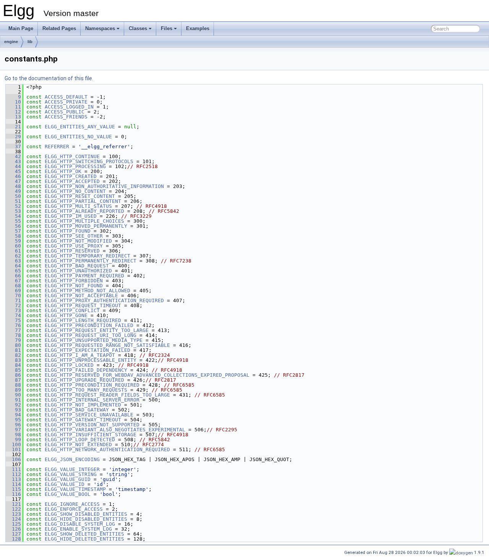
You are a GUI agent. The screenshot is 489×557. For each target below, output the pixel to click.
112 (13, 474)
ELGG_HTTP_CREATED (71, 176)
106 (13, 459)
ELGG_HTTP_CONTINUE (72, 156)
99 (13, 439)
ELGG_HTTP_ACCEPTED (72, 181)
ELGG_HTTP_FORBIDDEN (74, 280)
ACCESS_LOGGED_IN (69, 107)
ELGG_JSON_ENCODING (72, 459)
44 (13, 166)
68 (13, 285)
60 (13, 246)
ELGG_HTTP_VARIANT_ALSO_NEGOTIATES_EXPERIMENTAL (115, 429)
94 (13, 415)
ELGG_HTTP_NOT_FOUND (74, 285)
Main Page (20, 28)
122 (13, 509)
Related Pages (59, 28)
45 (13, 171)
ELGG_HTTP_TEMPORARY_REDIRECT (87, 256)
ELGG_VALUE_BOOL (68, 494)
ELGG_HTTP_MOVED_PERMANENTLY (86, 226)
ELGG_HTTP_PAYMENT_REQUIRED (84, 275)
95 (13, 420)
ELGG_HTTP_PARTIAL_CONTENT (83, 201)
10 (13, 102)
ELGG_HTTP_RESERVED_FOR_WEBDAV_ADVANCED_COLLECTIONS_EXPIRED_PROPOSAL (147, 375)
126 (13, 529)
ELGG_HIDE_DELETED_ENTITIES (84, 539)
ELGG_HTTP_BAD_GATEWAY (77, 410)
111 (13, 469)
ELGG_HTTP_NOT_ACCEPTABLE (81, 295)
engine (11, 41)
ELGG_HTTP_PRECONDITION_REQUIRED (92, 385)
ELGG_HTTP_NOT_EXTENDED (78, 444)
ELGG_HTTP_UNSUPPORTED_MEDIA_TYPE (93, 340)
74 (13, 315)
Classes (138, 28)
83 (13, 360)
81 (13, 350)
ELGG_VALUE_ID (64, 484)
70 (13, 295)
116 (13, 494)
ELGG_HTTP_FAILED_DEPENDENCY (86, 370)
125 (13, 524)
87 (13, 380)
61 (13, 251)
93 (13, 410)
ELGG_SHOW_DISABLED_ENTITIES (86, 514)
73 (13, 310)
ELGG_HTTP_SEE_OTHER (74, 236)
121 (13, 504)
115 (13, 489)
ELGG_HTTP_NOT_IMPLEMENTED (83, 405)
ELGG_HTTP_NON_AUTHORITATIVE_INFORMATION (104, 186)
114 (13, 484)
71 (13, 300)
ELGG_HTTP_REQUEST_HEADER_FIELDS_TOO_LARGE (107, 395)
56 (13, 226)
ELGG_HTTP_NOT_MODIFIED (78, 241)
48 (13, 186)
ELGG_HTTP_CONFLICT (72, 310)
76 (13, 325)
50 (13, 196)
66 (13, 275)
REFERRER (57, 146)
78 (13, 335)
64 (13, 266)
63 (13, 261)
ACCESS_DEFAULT (66, 97)
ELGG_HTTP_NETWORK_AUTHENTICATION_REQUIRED (107, 449)
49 (13, 191)
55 (13, 221)
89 (13, 390)
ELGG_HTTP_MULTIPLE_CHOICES (84, 221)
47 (13, 181)
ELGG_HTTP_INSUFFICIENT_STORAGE (90, 434)
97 (13, 429)
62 (13, 256)
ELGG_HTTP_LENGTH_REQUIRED (83, 320)
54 (13, 216)
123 (13, 514)
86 (13, 375)
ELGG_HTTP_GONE (66, 315)
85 (13, 370)
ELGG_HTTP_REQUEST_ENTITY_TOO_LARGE (97, 330)
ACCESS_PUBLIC (64, 112)
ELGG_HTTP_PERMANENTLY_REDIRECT (90, 261)
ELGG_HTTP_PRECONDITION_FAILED (89, 325)
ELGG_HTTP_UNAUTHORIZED (78, 271)
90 (13, 395)
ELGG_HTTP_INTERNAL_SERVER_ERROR (92, 400)
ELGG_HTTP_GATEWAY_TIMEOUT (83, 420)
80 (13, 345)
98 (13, 434)
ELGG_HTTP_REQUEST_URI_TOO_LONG (90, 335)
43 (13, 161)
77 (13, 330)
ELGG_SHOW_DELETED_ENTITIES (84, 534)
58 (13, 236)
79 (13, 340)
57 (13, 231)
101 (13, 449)
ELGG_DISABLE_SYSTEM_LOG (80, 524)
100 (13, 444)
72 (13, 305)
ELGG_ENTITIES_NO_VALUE (78, 136)
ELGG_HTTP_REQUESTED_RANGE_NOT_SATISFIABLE (107, 345)
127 (13, 534)
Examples (197, 28)
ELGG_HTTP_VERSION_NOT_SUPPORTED (92, 424)
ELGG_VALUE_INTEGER (72, 469)
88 (13, 385)
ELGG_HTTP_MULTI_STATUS (78, 206)
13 (13, 117)
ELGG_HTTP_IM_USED (71, 216)
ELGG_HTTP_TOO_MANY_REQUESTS (86, 390)
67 (13, 280)
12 (13, 112)
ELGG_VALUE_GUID (68, 479)
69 (13, 290)
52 (13, 206)
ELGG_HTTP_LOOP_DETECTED (80, 439)
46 (13, 176)
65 (13, 271)
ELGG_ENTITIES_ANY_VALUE (80, 127)
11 (13, 107)
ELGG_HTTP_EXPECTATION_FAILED (87, 350)
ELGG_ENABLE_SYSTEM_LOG (78, 529)
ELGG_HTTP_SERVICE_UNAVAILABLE (89, 415)
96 (13, 424)
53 (13, 211)
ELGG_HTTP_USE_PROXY (74, 246)
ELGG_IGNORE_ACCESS (72, 504)
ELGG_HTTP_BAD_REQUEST (77, 266)
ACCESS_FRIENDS (66, 117)
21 (13, 127)
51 (13, 201)
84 (13, 365)
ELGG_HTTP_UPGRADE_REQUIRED (84, 380)
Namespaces (100, 28)
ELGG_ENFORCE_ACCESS (74, 509)
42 (13, 156)
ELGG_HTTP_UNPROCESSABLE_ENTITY (90, 360)
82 (13, 355)
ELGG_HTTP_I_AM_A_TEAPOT (80, 355)
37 (13, 146)
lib (30, 41)
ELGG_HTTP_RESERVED (72, 251)
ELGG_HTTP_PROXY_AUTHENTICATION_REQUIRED (104, 300)
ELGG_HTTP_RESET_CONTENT (80, 196)
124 (13, 519)
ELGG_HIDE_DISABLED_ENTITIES (86, 519)
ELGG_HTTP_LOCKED (69, 365)
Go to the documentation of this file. (49, 78)
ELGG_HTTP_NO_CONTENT (75, 191)
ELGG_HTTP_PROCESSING (75, 166)
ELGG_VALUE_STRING (71, 474)
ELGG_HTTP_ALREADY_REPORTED (84, 211)
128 (13, 539)
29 (13, 136)
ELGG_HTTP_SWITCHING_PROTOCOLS (89, 161)
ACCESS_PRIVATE (66, 102)
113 (13, 479)
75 (13, 320)
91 (13, 400)
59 (13, 241)
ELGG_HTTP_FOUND (68, 231)
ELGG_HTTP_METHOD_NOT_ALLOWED (87, 290)
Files (166, 28)
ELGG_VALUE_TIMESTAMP (75, 489)
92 (13, 405)
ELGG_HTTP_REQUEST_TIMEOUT (83, 305)
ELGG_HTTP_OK (63, 171)
